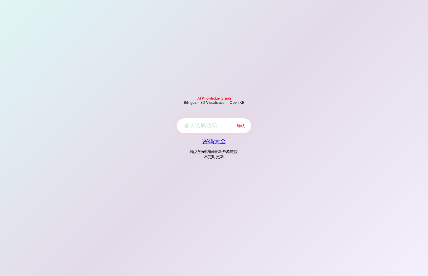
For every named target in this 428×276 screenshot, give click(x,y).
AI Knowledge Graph (214, 98)
